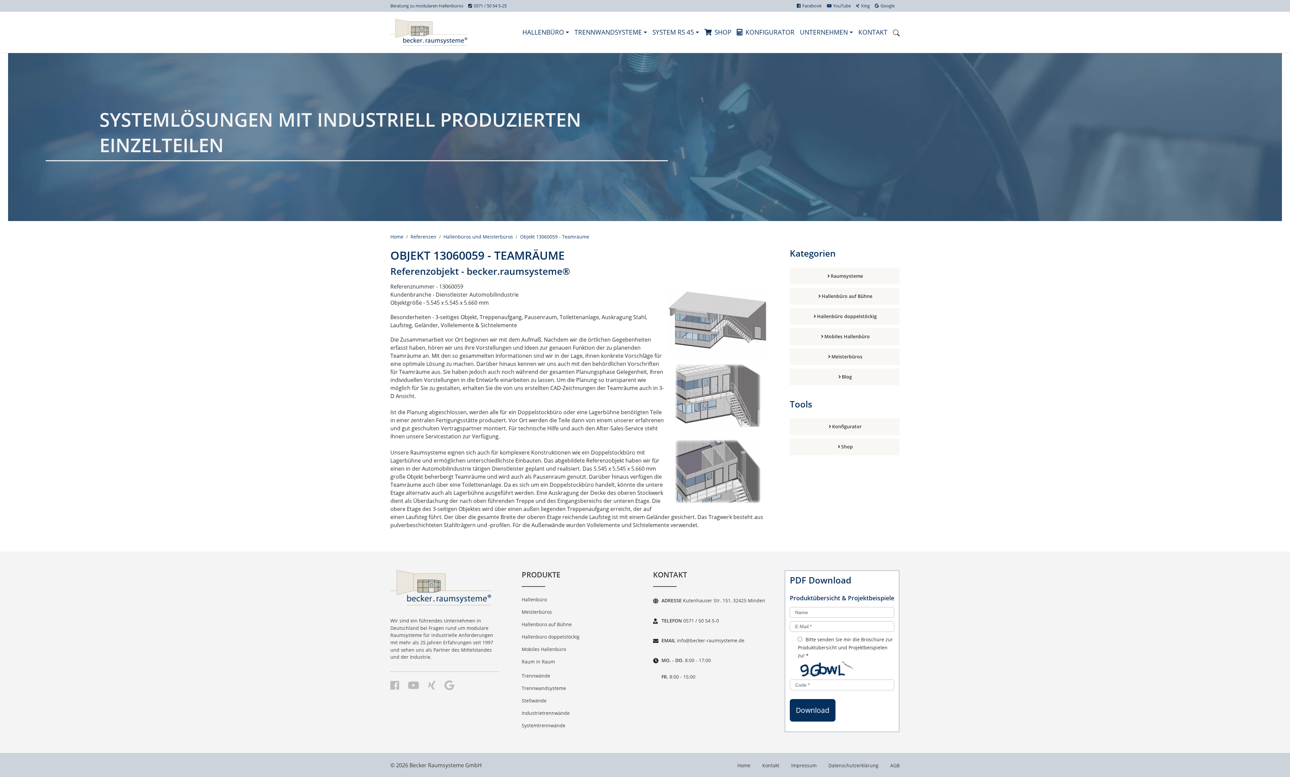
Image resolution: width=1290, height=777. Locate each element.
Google (887, 6)
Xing (865, 6)
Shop (723, 32)
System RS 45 (674, 32)
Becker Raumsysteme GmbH (446, 765)
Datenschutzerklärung (853, 765)
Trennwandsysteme (609, 32)
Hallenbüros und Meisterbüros (478, 236)
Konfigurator (769, 32)
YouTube (842, 6)
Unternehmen (825, 32)
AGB (895, 765)
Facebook (812, 6)
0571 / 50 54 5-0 (700, 620)
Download (812, 710)
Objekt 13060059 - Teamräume (554, 236)
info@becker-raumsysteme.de (710, 640)
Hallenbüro (544, 32)
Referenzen (423, 236)
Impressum (804, 765)
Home (396, 236)
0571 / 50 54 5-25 (490, 6)
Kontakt (873, 32)
